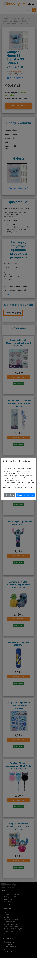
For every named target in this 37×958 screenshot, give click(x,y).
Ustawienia (10, 495)
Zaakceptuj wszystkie (25, 495)
